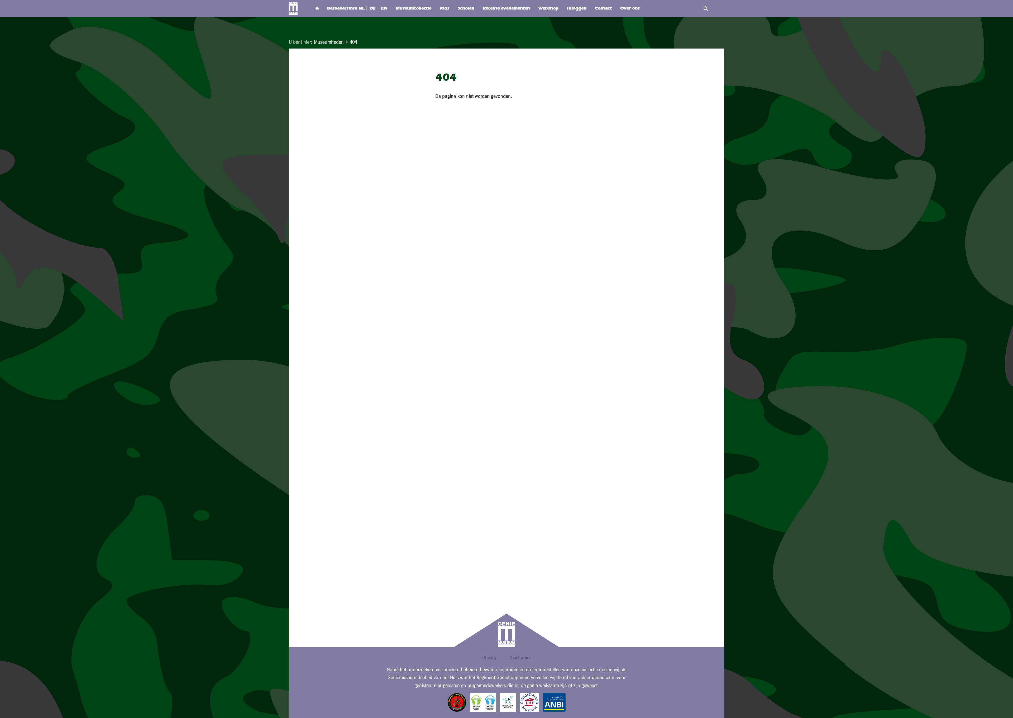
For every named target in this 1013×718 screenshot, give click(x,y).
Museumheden (329, 42)
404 (353, 42)
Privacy (489, 657)
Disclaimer (520, 657)
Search (706, 8)
